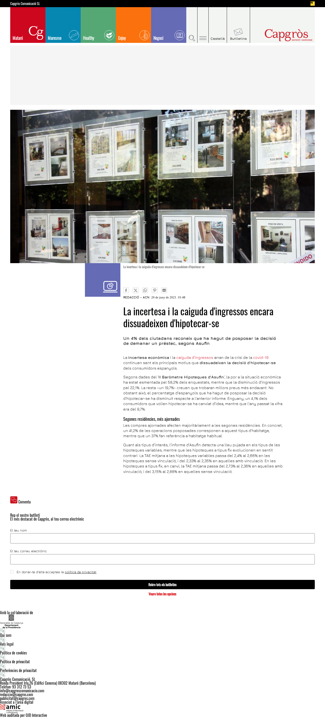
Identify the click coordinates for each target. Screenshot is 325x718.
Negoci (158, 38)
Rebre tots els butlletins (162, 584)
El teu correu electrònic (28, 551)
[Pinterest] (155, 290)
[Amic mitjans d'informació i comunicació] (162, 708)
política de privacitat (80, 572)
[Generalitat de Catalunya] (162, 621)
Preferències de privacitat (18, 670)
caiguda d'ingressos (195, 357)
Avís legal (7, 644)
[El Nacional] (312, 3)
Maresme (54, 38)
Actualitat (102, 280)
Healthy (88, 38)
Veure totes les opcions (162, 593)
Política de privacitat (15, 661)
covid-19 (261, 357)
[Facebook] (126, 290)
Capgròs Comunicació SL (25, 3)
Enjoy (122, 38)
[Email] (164, 290)
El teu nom (18, 530)
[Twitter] (135, 290)
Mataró (18, 38)
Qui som (5, 635)
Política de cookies (13, 653)
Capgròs (278, 35)
